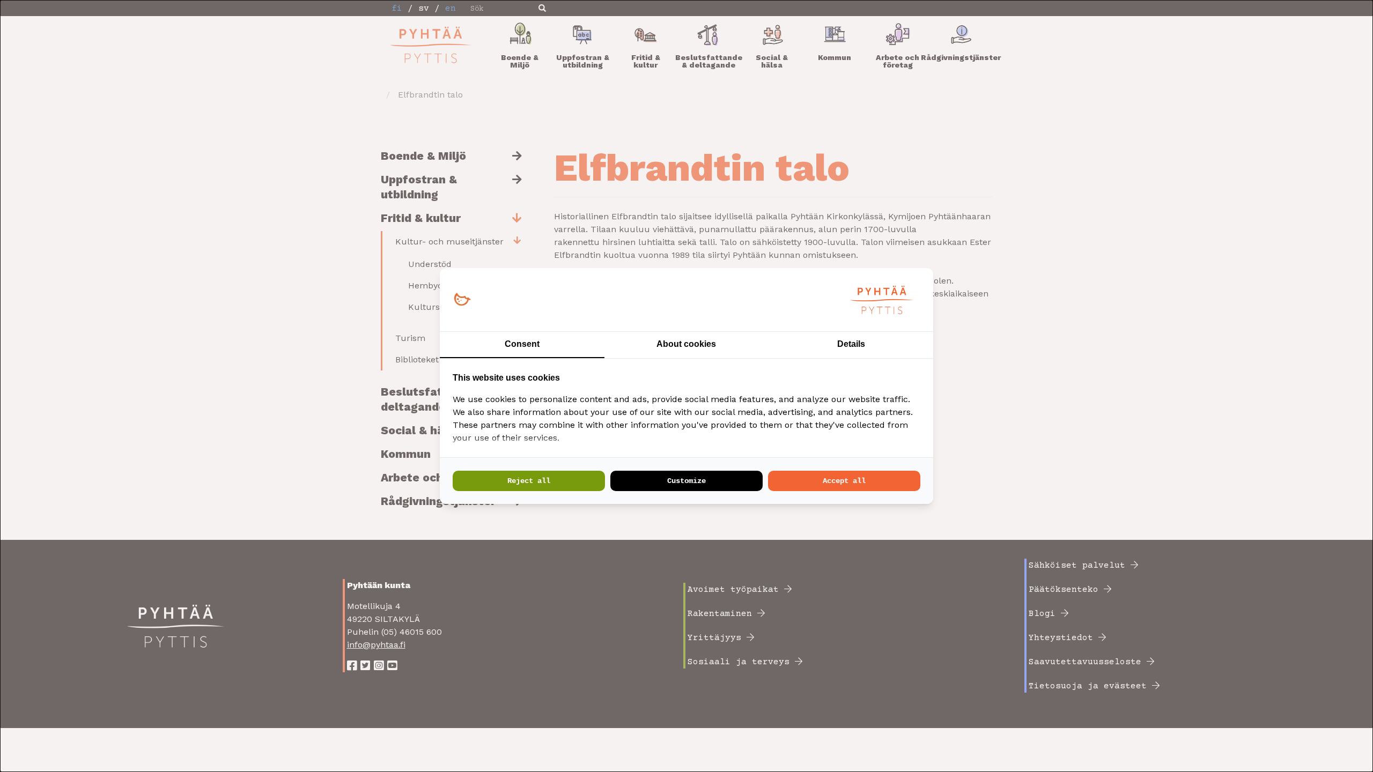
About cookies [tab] (686, 343)
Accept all (844, 481)
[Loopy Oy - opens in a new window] (462, 300)
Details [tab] (851, 343)
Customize (686, 481)
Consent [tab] (522, 343)
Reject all (528, 481)
